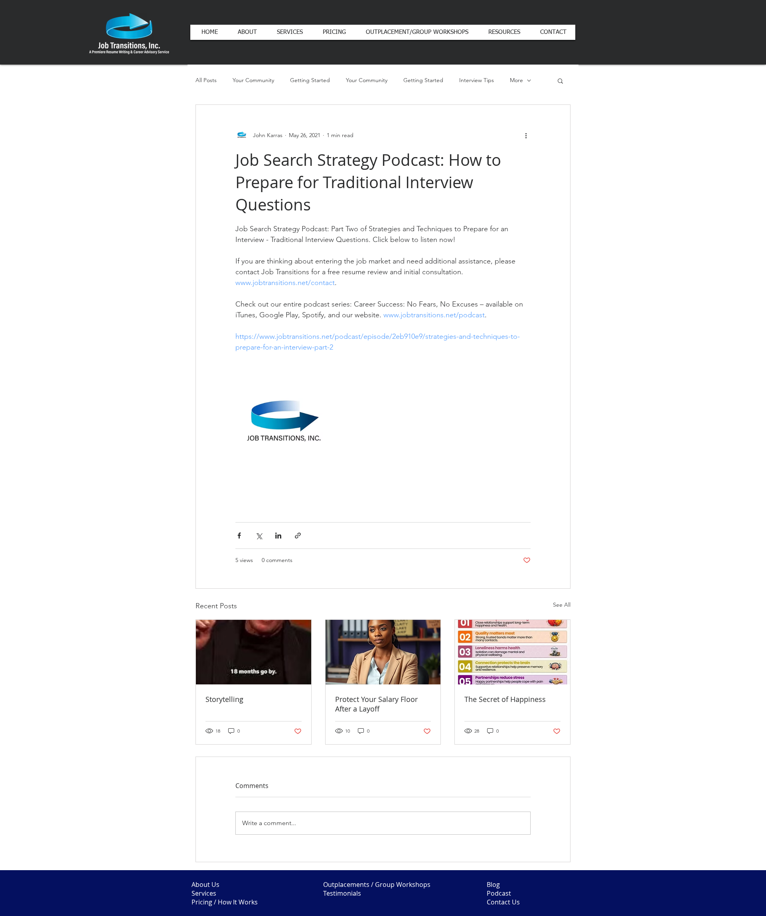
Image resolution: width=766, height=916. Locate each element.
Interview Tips (476, 80)
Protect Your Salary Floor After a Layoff (376, 704)
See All (562, 604)
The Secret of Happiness (505, 699)
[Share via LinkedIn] (278, 535)
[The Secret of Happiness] (512, 652)
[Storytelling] (253, 652)
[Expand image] (283, 422)
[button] (560, 80)
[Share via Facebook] (239, 535)
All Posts (206, 80)
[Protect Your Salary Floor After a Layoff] (383, 652)
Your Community (253, 80)
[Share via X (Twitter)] (259, 535)
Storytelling (224, 699)
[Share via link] (298, 535)
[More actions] (526, 135)
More (516, 80)
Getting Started (310, 80)
